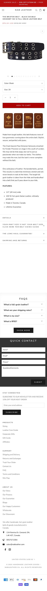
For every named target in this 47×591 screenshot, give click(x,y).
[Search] (36, 10)
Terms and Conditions (11, 474)
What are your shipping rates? (18, 310)
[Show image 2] (14, 76)
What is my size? (11, 316)
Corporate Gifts (9, 434)
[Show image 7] (25, 76)
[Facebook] (5, 549)
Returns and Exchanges (12, 458)
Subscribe (12, 412)
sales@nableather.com (15, 544)
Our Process (7, 494)
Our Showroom (9, 514)
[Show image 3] (16, 76)
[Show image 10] (32, 76)
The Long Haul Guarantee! (17, 233)
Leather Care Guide (10, 430)
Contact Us (7, 466)
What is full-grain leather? (16, 304)
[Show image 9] (30, 76)
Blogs (5, 502)
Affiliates (6, 442)
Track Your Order (9, 462)
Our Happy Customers (11, 506)
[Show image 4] (18, 76)
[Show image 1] (12, 76)
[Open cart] (40, 10)
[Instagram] (10, 549)
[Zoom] (42, 31)
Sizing (5, 426)
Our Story (6, 491)
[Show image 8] (28, 76)
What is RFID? (10, 321)
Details (7, 218)
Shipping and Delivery (11, 454)
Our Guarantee (8, 498)
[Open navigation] (3, 10)
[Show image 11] (35, 76)
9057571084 (11, 540)
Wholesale (7, 510)
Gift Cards (7, 438)
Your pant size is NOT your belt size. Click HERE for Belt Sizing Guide (23, 226)
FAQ (4, 470)
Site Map (6, 478)
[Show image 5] (21, 76)
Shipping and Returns (15, 240)
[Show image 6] (23, 76)
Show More (23, 330)
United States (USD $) (22, 559)
